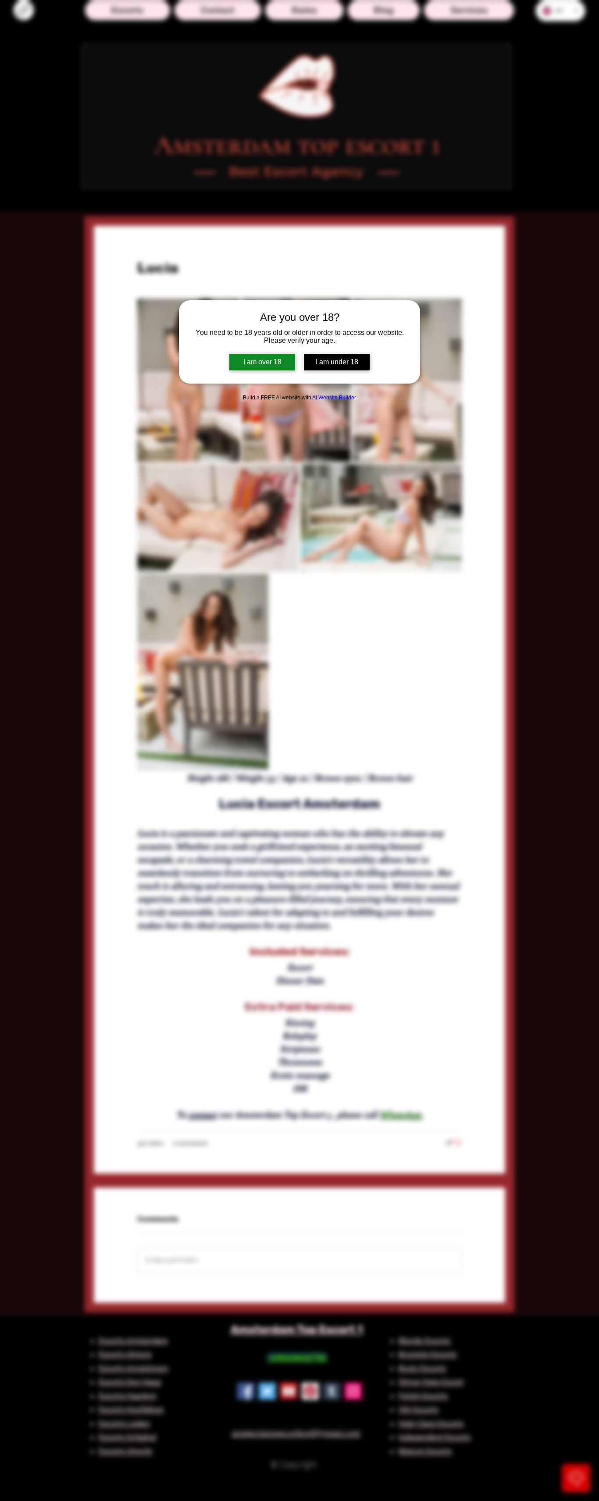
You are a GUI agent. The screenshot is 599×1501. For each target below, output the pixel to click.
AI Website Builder (334, 398)
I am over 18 (262, 362)
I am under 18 (337, 362)
